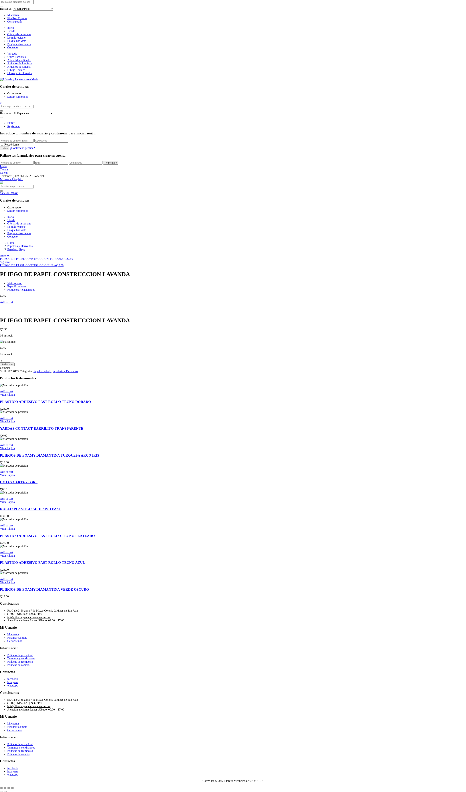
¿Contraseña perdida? (22, 148)
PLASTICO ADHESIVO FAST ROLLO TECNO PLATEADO (47, 536)
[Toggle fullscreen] (8, 788)
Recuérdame (11, 144)
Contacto (12, 47)
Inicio (10, 27)
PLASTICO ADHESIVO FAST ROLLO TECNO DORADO (45, 402)
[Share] (5, 788)
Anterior (5, 255)
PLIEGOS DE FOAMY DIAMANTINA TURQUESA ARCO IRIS (49, 455)
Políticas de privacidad (20, 655)
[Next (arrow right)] (5, 791)
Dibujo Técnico (16, 69)
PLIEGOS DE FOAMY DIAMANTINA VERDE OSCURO (44, 589)
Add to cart (6, 302)
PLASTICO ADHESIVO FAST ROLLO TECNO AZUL (42, 562)
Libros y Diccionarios (19, 73)
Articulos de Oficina (19, 66)
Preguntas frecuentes (19, 44)
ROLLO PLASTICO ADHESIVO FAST (30, 509)
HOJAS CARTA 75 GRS (18, 482)
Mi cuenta (13, 15)
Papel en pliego (16, 249)
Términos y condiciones (21, 658)
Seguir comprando (17, 96)
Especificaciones (16, 286)
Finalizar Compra (17, 18)
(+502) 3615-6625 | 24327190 (24, 613)
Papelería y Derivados (20, 246)
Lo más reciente (16, 37)
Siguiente (5, 262)
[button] (0, 102)
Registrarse (13, 126)
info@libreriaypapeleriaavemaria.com (28, 617)
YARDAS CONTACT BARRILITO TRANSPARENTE (41, 428)
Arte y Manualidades (19, 60)
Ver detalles (6, 311)
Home (10, 242)
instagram (12, 682)
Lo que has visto (16, 40)
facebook (12, 678)
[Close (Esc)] (1, 788)
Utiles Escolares (16, 56)
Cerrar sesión (14, 21)
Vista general (14, 283)
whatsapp (12, 685)
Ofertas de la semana (19, 34)
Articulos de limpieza (19, 63)
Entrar (10, 122)
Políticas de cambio (18, 664)
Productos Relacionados (21, 289)
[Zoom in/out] (12, 788)
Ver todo (12, 53)
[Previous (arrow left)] (1, 791)
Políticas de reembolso (20, 661)
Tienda (11, 31)
